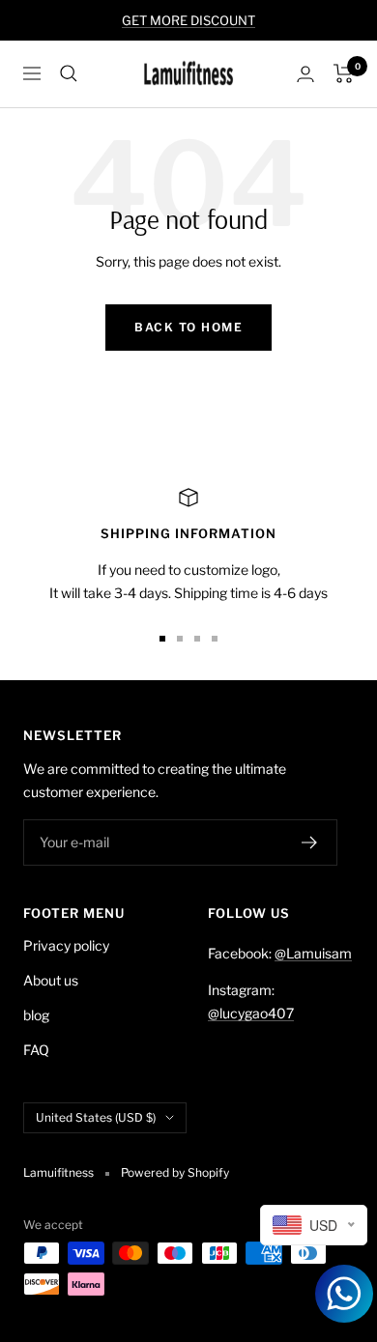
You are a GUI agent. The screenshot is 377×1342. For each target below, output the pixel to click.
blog (36, 1015)
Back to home (188, 327)
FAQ (36, 1050)
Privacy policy (66, 945)
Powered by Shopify (175, 1172)
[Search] (68, 73)
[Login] (305, 74)
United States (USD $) (96, 1117)
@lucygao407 (251, 1013)
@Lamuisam (313, 953)
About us (50, 980)
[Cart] (344, 73)
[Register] (310, 842)
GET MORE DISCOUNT (188, 20)
